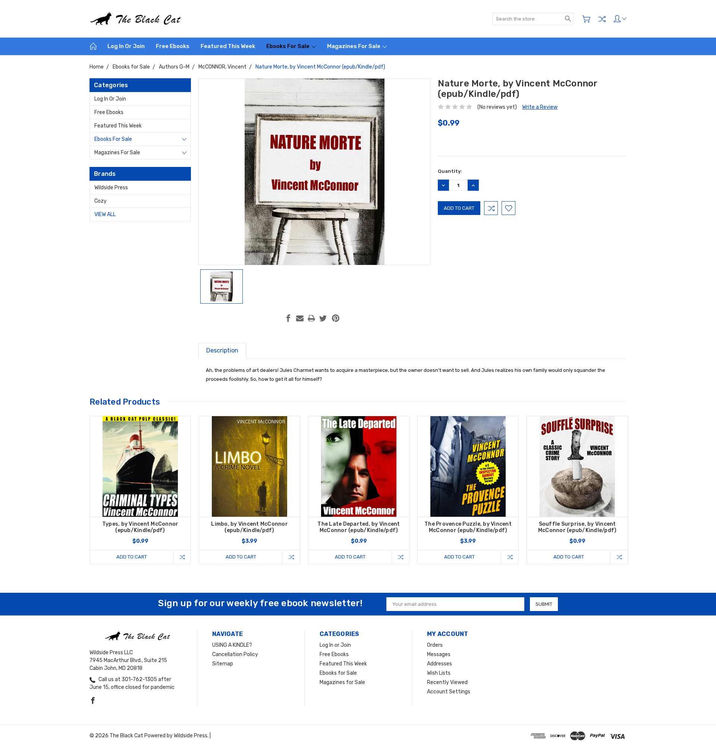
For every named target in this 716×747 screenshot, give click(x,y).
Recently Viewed (447, 682)
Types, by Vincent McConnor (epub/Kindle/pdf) (140, 527)
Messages (438, 654)
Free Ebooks (172, 46)
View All (105, 214)
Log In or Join (126, 46)
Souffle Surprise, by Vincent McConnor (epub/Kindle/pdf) (577, 527)
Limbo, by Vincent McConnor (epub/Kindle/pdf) (249, 527)
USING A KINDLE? (232, 645)
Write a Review (540, 107)
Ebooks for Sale (288, 46)
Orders (435, 645)
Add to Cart (131, 557)
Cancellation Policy (235, 654)
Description (222, 350)
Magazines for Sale (354, 46)
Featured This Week (228, 46)
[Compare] (602, 19)
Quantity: (450, 171)
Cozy (100, 201)
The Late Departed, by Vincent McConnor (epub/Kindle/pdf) (358, 527)
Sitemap (222, 664)
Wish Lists (438, 673)
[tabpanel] (140, 490)
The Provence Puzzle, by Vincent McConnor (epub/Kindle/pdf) (468, 527)
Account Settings (448, 692)
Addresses (439, 664)
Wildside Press (111, 187)
